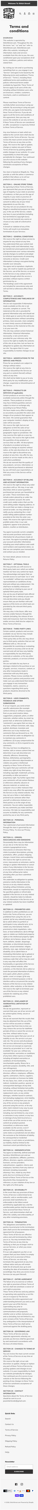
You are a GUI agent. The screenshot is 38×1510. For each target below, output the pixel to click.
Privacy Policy (10, 1435)
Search (8, 1419)
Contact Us (9, 1424)
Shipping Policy (11, 1441)
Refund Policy (10, 1447)
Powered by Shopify (27, 1502)
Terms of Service (11, 1430)
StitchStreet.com (15, 1502)
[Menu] (33, 13)
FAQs (7, 1452)
